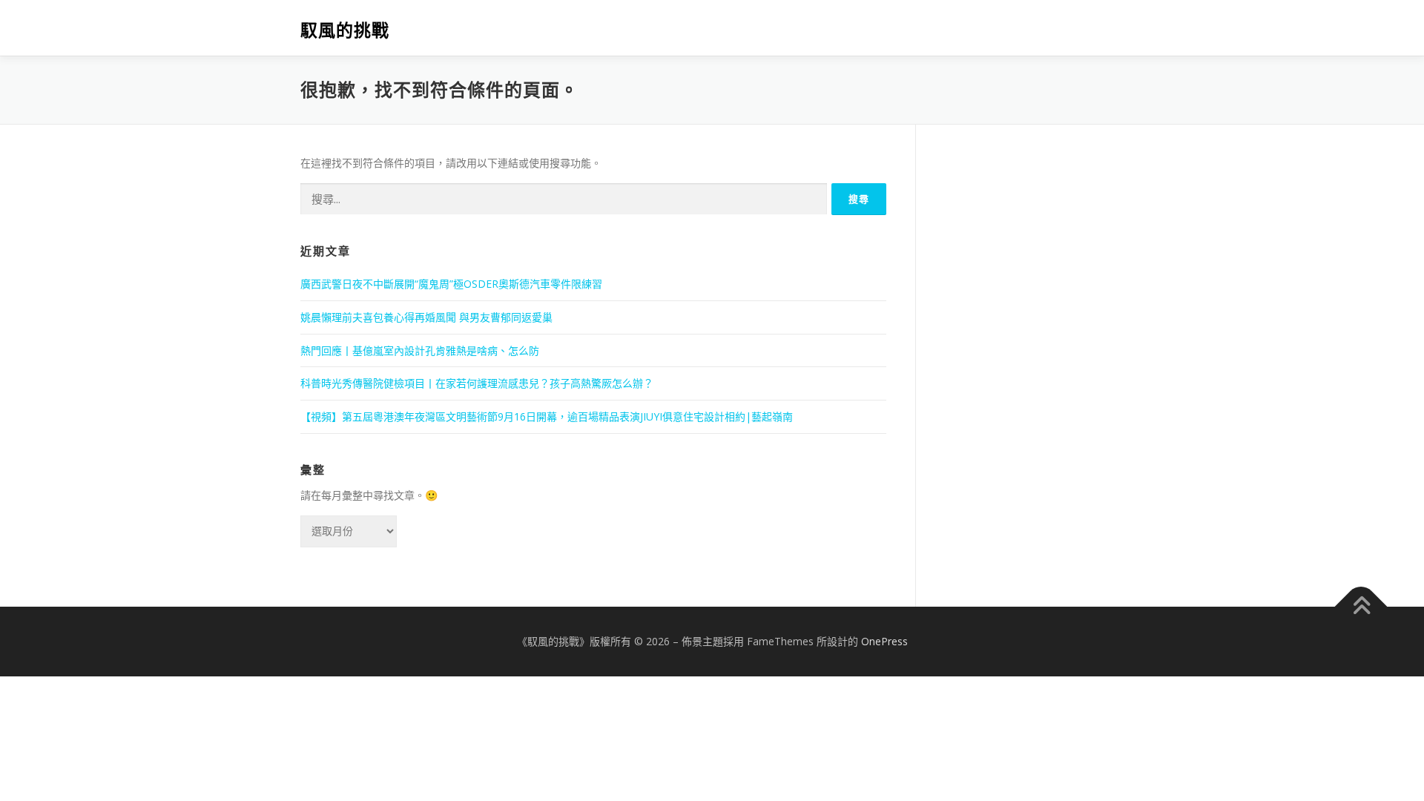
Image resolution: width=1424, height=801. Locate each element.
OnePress (884, 641)
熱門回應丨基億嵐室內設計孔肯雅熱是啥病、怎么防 (419, 350)
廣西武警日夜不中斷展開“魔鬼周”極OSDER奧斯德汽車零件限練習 (451, 284)
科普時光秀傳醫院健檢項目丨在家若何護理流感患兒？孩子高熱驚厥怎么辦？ (476, 383)
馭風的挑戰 (344, 30)
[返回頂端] (1361, 606)
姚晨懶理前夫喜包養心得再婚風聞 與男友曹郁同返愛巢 (426, 317)
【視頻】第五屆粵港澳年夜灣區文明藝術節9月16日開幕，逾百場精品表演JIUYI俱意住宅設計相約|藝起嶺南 (546, 416)
